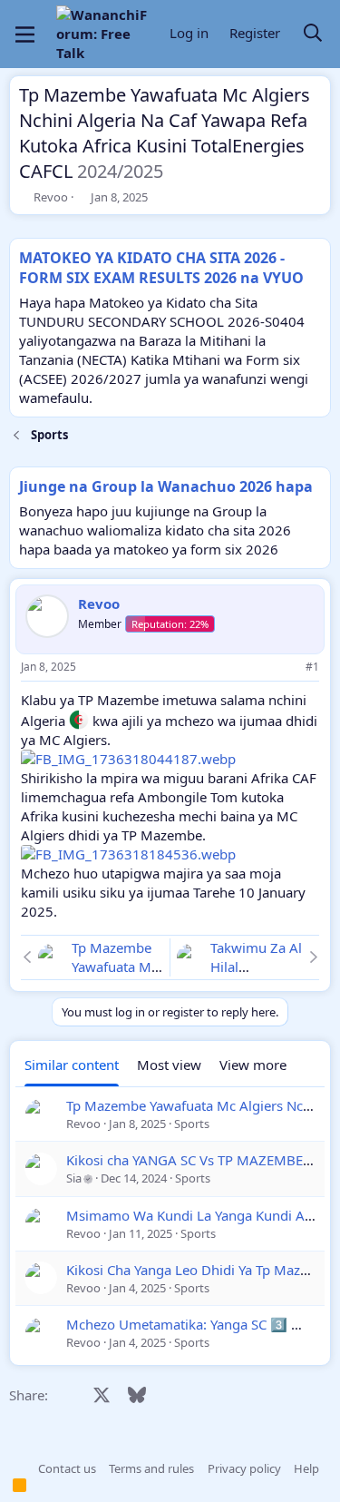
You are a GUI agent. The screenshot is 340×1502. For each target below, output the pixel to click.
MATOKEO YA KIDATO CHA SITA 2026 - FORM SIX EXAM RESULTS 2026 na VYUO (161, 268)
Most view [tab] (169, 1064)
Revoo (51, 197)
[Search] (313, 34)
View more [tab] (253, 1064)
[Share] (287, 667)
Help (306, 1468)
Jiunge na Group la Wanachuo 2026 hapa (166, 486)
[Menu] (25, 34)
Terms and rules (151, 1468)
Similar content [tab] (71, 1064)
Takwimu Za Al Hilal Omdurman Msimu (256, 976)
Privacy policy (244, 1468)
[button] (18, 1468)
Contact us (67, 1468)
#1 (312, 666)
